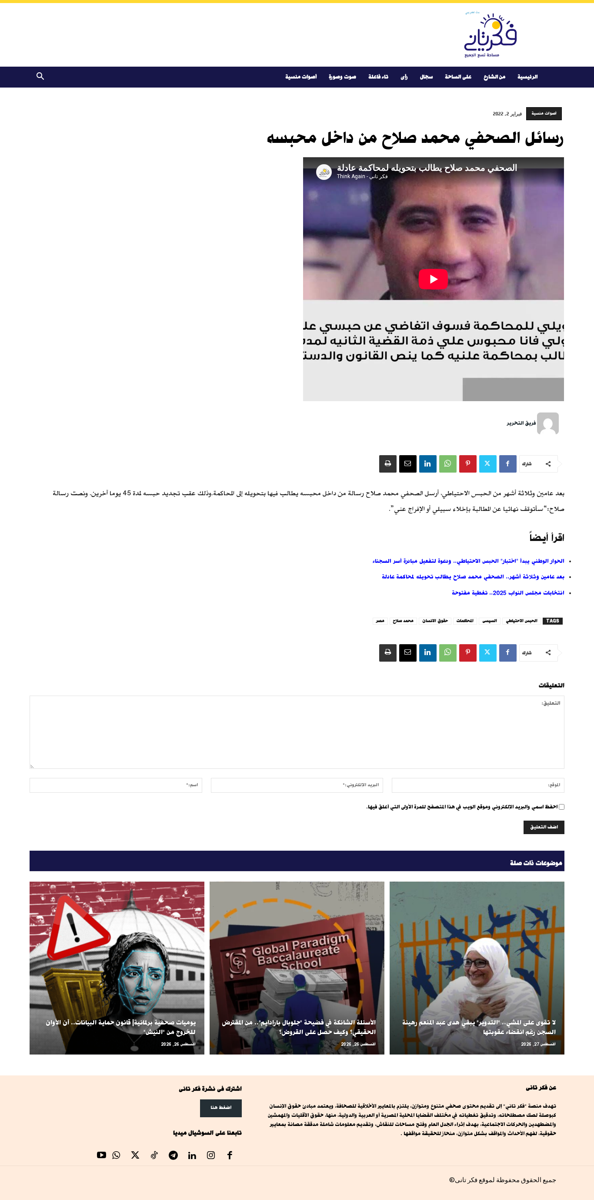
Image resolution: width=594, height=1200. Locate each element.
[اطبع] (388, 464)
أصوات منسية (301, 77)
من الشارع (494, 77)
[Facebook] (508, 464)
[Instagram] (211, 1156)
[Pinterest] (468, 464)
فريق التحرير (521, 423)
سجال (426, 77)
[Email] (408, 464)
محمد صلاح (403, 621)
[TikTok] (154, 1156)
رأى (404, 77)
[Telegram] (173, 1156)
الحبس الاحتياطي (521, 621)
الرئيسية (527, 77)
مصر (380, 621)
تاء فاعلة (378, 77)
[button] (40, 77)
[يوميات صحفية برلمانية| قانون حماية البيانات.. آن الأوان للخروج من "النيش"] (117, 968)
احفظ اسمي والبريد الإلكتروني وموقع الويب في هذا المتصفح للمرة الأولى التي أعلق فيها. (461, 807)
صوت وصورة (342, 77)
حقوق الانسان (435, 621)
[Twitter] (488, 464)
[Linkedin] (428, 464)
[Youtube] (101, 1156)
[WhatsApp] (448, 464)
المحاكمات (465, 621)
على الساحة (458, 77)
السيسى (489, 621)
